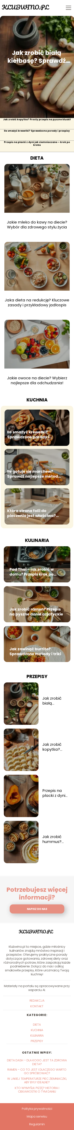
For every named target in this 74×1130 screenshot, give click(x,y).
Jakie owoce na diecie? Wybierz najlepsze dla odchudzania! (37, 380)
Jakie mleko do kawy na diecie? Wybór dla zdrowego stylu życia (37, 225)
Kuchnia (37, 400)
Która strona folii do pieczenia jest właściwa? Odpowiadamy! (31, 513)
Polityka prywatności (37, 1109)
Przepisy (37, 676)
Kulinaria (37, 540)
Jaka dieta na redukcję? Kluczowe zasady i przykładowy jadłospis (37, 302)
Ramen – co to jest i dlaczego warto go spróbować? (36, 1071)
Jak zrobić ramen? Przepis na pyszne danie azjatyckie (36, 612)
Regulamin (37, 1124)
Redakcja (37, 1000)
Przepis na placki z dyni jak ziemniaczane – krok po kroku (37, 144)
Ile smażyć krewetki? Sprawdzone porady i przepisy (37, 130)
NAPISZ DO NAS (37, 909)
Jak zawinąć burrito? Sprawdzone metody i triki (35, 651)
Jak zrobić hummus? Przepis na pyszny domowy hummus (52, 839)
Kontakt (36, 1006)
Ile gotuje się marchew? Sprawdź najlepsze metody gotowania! (33, 474)
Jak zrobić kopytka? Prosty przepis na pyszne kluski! (37, 119)
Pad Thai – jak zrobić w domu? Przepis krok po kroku (31, 572)
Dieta (37, 158)
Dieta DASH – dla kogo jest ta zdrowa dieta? (37, 1062)
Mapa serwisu (37, 1116)
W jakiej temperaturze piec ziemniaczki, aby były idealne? (37, 1080)
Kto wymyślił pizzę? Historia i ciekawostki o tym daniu (37, 1090)
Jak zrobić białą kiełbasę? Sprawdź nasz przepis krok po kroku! (37, 56)
